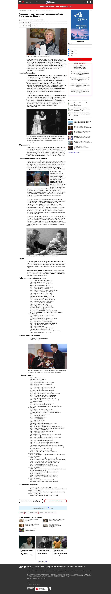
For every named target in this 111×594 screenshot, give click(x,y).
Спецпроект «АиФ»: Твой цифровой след (55, 6)
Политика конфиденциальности (33, 584)
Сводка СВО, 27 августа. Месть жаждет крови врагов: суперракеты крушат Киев (80, 85)
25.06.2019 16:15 (22, 10)
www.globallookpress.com (44, 56)
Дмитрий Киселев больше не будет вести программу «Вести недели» (82, 137)
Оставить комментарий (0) (55, 501)
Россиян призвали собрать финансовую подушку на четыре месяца (81, 147)
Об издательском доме (38, 566)
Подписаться (80, 59)
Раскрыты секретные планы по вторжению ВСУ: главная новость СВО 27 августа (80, 73)
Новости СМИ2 (42, 561)
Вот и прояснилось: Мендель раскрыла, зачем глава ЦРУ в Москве (82, 127)
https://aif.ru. (31, 581)
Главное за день (73, 49)
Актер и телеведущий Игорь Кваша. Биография (32, 525)
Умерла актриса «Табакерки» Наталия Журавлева (32, 529)
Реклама (29, 566)
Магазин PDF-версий (80, 566)
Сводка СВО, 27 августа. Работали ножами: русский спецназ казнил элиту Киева (80, 91)
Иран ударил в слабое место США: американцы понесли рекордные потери (80, 79)
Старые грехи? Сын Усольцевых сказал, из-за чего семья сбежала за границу (82, 114)
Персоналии (28, 22)
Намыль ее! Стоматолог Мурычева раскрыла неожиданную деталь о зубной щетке (82, 104)
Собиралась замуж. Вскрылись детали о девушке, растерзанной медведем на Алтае (82, 109)
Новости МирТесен (74, 152)
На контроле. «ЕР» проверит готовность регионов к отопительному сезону (80, 67)
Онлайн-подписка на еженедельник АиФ (56, 566)
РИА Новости (59, 140)
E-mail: (70, 43)
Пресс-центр (70, 566)
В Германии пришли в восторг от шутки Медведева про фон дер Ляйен (83, 142)
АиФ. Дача (72, 51)
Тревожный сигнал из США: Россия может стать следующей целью (82, 122)
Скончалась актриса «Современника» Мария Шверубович (55, 525)
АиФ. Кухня (72, 55)
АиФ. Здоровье (73, 53)
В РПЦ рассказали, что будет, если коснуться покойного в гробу (82, 132)
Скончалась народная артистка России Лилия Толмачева (56, 520)
